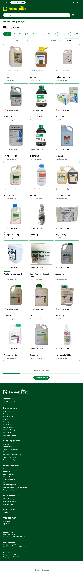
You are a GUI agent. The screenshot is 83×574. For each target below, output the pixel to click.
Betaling (5, 419)
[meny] (78, 15)
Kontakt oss (7, 411)
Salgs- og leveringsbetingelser (13, 452)
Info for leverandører (10, 499)
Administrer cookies (9, 402)
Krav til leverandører (9, 501)
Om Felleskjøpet (8, 474)
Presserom (6, 469)
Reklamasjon (7, 424)
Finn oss (6, 414)
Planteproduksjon (18, 22)
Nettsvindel (7, 432)
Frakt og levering (8, 416)
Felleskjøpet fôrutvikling (10, 490)
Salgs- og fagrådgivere (10, 449)
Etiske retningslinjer (9, 485)
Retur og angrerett (9, 422)
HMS (4, 482)
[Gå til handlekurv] (73, 15)
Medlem (6, 444)
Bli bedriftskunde (8, 447)
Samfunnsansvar (8, 504)
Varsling (5, 512)
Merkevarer (7, 521)
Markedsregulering (9, 460)
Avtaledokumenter (9, 509)
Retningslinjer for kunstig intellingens (15, 487)
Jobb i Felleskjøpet (9, 479)
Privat (7, 2)
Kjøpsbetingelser (8, 427)
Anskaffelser (7, 507)
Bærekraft (6, 477)
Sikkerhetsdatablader (10, 457)
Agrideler (6, 524)
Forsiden (6, 22)
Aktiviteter (6, 471)
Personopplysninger (9, 430)
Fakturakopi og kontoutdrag (12, 455)
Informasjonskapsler (9, 435)
